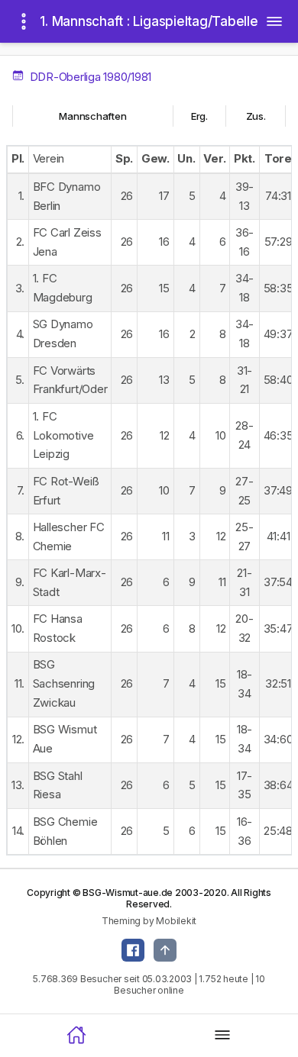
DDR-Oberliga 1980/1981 (89, 76)
